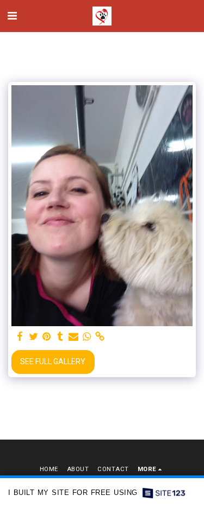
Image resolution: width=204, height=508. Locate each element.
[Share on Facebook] (20, 337)
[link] (100, 337)
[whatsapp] (87, 337)
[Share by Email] (73, 337)
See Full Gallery (52, 361)
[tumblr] (60, 337)
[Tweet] (34, 337)
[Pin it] (47, 337)
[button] (12, 15)
